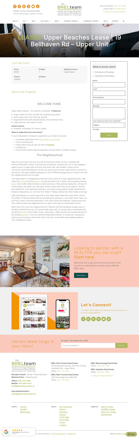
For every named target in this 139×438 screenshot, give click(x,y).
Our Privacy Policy (58, 434)
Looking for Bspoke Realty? (114, 11)
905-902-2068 (103, 365)
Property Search (71, 21)
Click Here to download (49, 139)
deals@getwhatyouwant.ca (23, 393)
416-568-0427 (120, 8)
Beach (36, 181)
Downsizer (63, 412)
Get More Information (105, 75)
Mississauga (25, 412)
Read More (81, 275)
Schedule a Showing (104, 72)
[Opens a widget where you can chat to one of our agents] (131, 434)
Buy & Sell (45, 21)
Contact (115, 21)
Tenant (62, 422)
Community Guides (90, 21)
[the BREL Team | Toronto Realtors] (69, 9)
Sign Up (121, 345)
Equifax (50, 144)
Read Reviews (106, 414)
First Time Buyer (65, 407)
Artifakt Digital (122, 434)
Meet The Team (107, 407)
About (15, 21)
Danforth (23, 181)
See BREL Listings (108, 409)
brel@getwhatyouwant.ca (22, 386)
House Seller (64, 420)
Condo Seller (64, 417)
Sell (34, 21)
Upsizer (62, 409)
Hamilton (23, 409)
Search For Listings (108, 412)
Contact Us (71, 434)
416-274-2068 (120, 5)
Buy (25, 21)
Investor (62, 414)
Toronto (23, 407)
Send (109, 135)
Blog (106, 21)
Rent (57, 21)
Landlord (62, 425)
